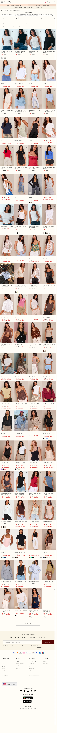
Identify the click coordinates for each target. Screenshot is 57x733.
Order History (45, 661)
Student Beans (5, 675)
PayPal (3, 670)
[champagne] (10, 469)
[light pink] (5, 469)
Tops (19, 10)
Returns (3, 663)
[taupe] (31, 202)
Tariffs (30, 670)
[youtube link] (28, 691)
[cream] (17, 292)
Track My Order (45, 663)
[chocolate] (43, 351)
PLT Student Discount (19, 663)
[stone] (45, 351)
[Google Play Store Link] (28, 697)
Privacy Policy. (39, 647)
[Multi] (31, 557)
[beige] (47, 557)
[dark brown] (15, 292)
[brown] (7, 469)
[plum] (52, 557)
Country (3, 680)
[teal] (35, 557)
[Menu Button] (2, 2)
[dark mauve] (36, 557)
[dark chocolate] (47, 233)
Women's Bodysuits (31, 18)
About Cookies (31, 664)
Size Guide (4, 664)
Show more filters (16, 26)
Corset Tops (47, 18)
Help (3, 661)
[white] (3, 58)
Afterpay (3, 668)
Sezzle (3, 673)
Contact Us (18, 668)
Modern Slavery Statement (20, 666)
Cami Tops (40, 18)
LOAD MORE (28, 623)
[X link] (35, 691)
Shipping (4, 666)
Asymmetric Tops (5, 18)
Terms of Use (31, 672)
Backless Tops (14, 18)
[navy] (5, 557)
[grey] (1, 58)
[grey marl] (21, 469)
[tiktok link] (31, 691)
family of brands (45, 645)
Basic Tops (23, 18)
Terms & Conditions (32, 661)
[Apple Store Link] (28, 701)
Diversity (17, 664)
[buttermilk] (43, 233)
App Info (30, 666)
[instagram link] (21, 691)
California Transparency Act (34, 673)
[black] (5, 58)
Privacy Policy (31, 663)
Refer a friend (45, 664)
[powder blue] (47, 438)
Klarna (3, 672)
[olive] (8, 469)
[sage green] (19, 469)
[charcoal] (1, 557)
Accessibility (31, 668)
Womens (6, 10)
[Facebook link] (24, 691)
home (2, 10)
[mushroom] (8, 557)
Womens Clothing (13, 10)
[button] (45, 2)
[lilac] (1, 469)
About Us (17, 661)
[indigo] (31, 616)
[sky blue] (3, 557)
